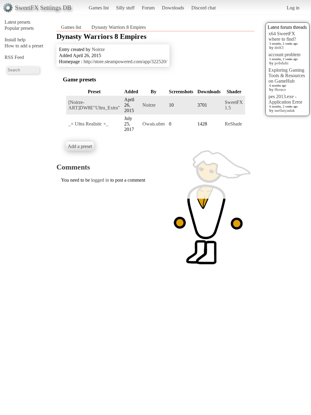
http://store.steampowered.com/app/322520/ (125, 61)
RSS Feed (14, 57)
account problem (284, 54)
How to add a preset (24, 45)
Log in (293, 7)
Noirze (98, 49)
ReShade (233, 123)
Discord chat (203, 7)
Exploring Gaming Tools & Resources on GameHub (286, 75)
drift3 (279, 47)
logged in (100, 180)
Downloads (173, 7)
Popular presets (19, 28)
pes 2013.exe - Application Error (285, 99)
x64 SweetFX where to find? (282, 36)
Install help (15, 39)
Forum (148, 7)
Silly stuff (125, 7)
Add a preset (80, 146)
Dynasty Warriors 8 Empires (118, 27)
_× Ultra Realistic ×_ (88, 123)
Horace (280, 89)
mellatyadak (285, 110)
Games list (99, 7)
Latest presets (17, 22)
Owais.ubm (153, 123)
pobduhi (282, 63)
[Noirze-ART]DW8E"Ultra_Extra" (94, 105)
